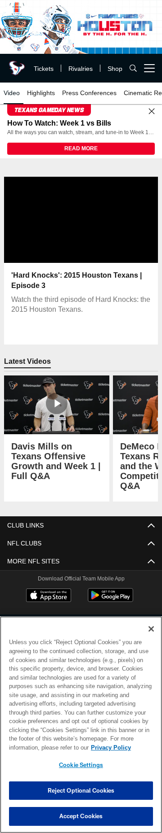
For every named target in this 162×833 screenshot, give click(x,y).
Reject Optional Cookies (81, 790)
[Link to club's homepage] (15, 64)
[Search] (133, 68)
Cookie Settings (81, 764)
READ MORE (81, 149)
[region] (81, 724)
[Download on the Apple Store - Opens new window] (48, 596)
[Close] (151, 111)
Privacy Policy (39, 747)
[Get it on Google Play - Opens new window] (110, 600)
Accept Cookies (81, 816)
